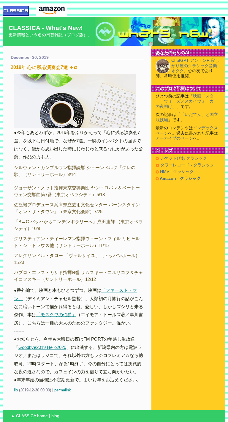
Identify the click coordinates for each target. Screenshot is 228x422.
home (42, 416)
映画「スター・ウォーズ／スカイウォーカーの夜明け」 (187, 101)
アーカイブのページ (174, 138)
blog (55, 416)
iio (16, 390)
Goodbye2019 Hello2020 (42, 347)
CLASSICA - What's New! (46, 27)
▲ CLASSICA (23, 416)
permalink (62, 390)
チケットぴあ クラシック (183, 158)
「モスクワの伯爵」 (56, 314)
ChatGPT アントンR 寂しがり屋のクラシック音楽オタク (195, 65)
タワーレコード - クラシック (186, 165)
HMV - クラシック (176, 171)
